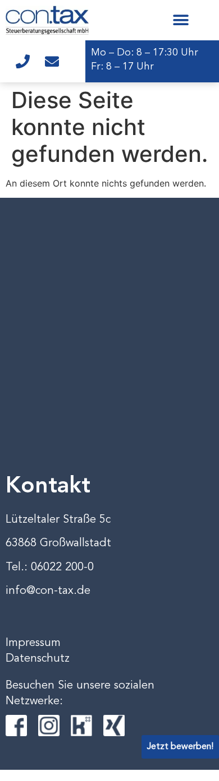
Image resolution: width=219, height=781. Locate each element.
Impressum (33, 643)
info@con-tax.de (48, 591)
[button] (180, 19)
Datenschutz (38, 658)
